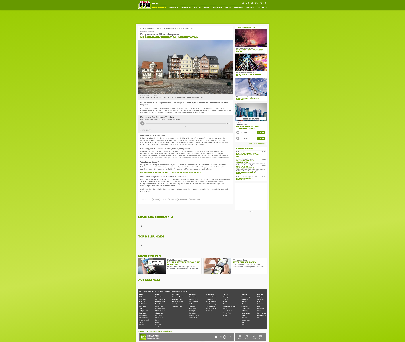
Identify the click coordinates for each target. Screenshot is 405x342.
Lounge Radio (143, 315)
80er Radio (142, 299)
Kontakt (259, 301)
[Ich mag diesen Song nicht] (229, 337)
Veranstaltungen (246, 297)
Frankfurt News (160, 299)
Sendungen (226, 297)
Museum (172, 199)
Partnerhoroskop (211, 308)
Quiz (243, 322)
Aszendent (209, 311)
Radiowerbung (261, 313)
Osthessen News (177, 299)
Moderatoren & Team (229, 306)
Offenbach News (160, 311)
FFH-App (260, 297)
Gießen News (159, 313)
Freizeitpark (182, 199)
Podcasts (225, 308)
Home (239, 338)
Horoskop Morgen (211, 299)
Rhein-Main (152, 28)
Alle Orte (158, 324)
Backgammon (246, 320)
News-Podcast (227, 311)
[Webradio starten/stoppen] (225, 337)
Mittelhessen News (177, 301)
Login (259, 318)
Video (228, 8)
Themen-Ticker (244, 149)
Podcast (238, 8)
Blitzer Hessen (193, 299)
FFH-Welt (262, 8)
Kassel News (159, 306)
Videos (225, 301)
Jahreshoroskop (210, 306)
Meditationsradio (144, 320)
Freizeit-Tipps (246, 308)
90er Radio (142, 301)
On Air (197, 8)
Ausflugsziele (246, 306)
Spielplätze (245, 299)
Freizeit (250, 8)
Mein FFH (265, 2)
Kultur (163, 199)
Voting (225, 315)
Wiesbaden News (160, 301)
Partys (243, 324)
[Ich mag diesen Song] (221, 337)
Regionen (175, 294)
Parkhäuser (192, 313)
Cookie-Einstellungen (165, 331)
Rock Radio (142, 306)
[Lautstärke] (216, 337)
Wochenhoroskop (211, 301)
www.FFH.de (152, 291)
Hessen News (159, 297)
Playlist (247, 2)
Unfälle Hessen (193, 301)
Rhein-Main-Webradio (257, 144)
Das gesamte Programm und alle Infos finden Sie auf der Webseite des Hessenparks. (172, 172)
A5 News (192, 306)
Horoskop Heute (211, 297)
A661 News (192, 308)
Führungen (260, 308)
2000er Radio (143, 304)
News (157, 294)
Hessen (173, 291)
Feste (157, 199)
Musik (206, 8)
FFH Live (142, 297)
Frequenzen (260, 304)
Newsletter (260, 299)
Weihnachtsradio (144, 318)
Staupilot (252, 2)
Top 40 (141, 322)
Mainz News (159, 304)
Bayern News (159, 318)
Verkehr (173, 8)
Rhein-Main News (177, 304)
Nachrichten (159, 8)
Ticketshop (245, 311)
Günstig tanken (193, 311)
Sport (157, 320)
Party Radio (142, 313)
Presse (259, 311)
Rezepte (244, 301)
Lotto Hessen (246, 313)
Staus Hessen (193, 297)
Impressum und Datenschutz (147, 331)
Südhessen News (177, 306)
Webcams (226, 304)
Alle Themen (159, 327)
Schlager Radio (143, 311)
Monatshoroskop (211, 304)
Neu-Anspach (195, 199)
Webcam (260, 2)
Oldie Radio (142, 308)
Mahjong (244, 318)
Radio (141, 294)
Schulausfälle (193, 318)
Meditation (245, 304)
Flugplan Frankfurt (194, 315)
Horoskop (186, 8)
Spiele (243, 315)
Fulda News (158, 315)
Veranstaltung (146, 199)
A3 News (192, 304)
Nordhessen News (177, 297)
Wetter (256, 2)
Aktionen (217, 8)
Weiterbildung (261, 315)
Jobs (258, 306)
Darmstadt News (160, 308)
